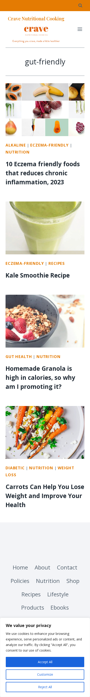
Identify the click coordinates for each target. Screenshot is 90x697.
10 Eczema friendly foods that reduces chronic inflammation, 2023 (43, 173)
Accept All (45, 662)
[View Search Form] (80, 5)
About (42, 567)
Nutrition (18, 152)
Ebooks (60, 607)
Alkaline (16, 145)
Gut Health (19, 356)
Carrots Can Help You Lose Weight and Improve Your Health (45, 496)
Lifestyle (58, 594)
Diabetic (15, 467)
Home (20, 567)
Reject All (45, 687)
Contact (67, 567)
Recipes (56, 263)
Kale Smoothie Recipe (38, 275)
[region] (45, 657)
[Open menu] (79, 29)
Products (32, 607)
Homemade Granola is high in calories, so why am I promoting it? (40, 377)
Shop (72, 581)
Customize (45, 674)
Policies (20, 581)
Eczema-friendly (49, 145)
